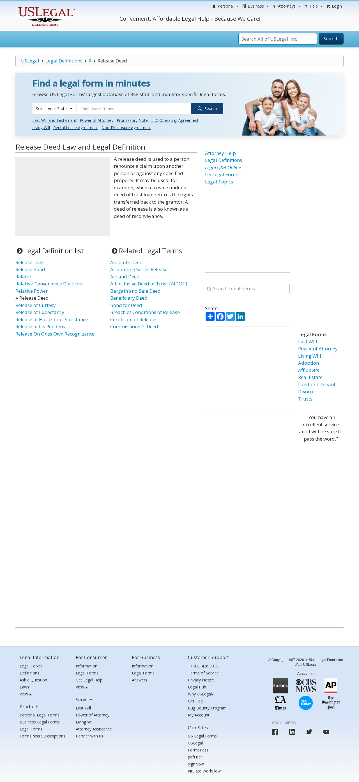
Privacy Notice (201, 680)
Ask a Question (33, 680)
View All (26, 694)
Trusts (305, 398)
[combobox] (54, 108)
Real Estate (310, 377)
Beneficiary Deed (129, 298)
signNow (196, 764)
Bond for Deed (126, 305)
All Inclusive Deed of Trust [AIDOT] (148, 283)
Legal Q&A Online (223, 167)
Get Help (196, 701)
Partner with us (89, 736)
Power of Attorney (96, 120)
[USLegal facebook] (275, 732)
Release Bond (30, 269)
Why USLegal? (200, 694)
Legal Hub (197, 687)
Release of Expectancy (39, 312)
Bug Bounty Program (207, 708)
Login (336, 6)
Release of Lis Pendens (40, 326)
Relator (23, 276)
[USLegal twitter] (309, 732)
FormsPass (198, 750)
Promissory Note (132, 120)
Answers (139, 680)
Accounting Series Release (138, 269)
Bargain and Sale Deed (135, 291)
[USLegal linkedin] (292, 732)
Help (313, 6)
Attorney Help (220, 153)
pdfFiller (195, 757)
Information (86, 666)
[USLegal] (45, 7)
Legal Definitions (63, 60)
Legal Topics (219, 181)
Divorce (306, 391)
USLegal (30, 60)
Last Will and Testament (54, 120)
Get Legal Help (89, 680)
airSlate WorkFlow (204, 771)
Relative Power (31, 291)
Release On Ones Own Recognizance (55, 334)
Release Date (29, 262)
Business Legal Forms (40, 722)
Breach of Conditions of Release (145, 312)
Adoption (308, 363)
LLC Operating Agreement (175, 120)
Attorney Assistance (94, 729)
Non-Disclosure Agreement (126, 127)
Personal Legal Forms (39, 715)
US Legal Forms (222, 174)
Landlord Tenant (316, 384)
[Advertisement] (62, 196)
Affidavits (308, 370)
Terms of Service (203, 673)
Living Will (41, 127)
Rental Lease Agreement (75, 127)
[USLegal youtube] (326, 732)
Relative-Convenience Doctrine (48, 283)
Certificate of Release (133, 319)
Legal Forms (31, 729)
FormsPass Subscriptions (42, 736)
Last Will (307, 341)
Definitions (29, 673)
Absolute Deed (126, 262)
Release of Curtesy (35, 305)
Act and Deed (125, 276)
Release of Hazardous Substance (51, 319)
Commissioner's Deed (134, 326)
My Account (199, 715)
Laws (24, 687)
